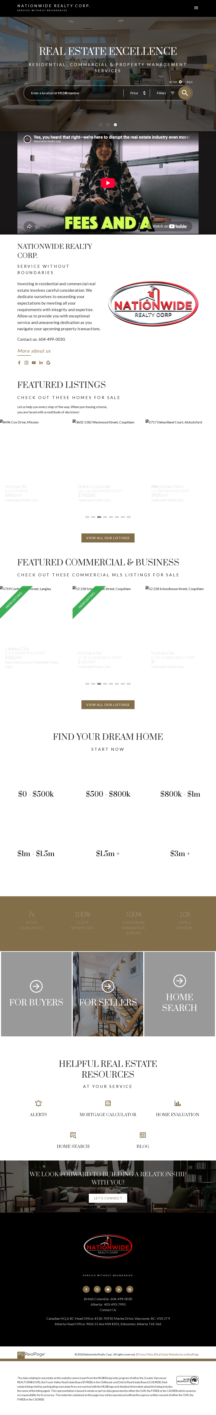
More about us (34, 351)
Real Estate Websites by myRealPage (177, 1354)
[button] (34, 352)
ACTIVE (173, 82)
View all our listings (108, 538)
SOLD (189, 82)
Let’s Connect (108, 1198)
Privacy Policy (145, 1354)
